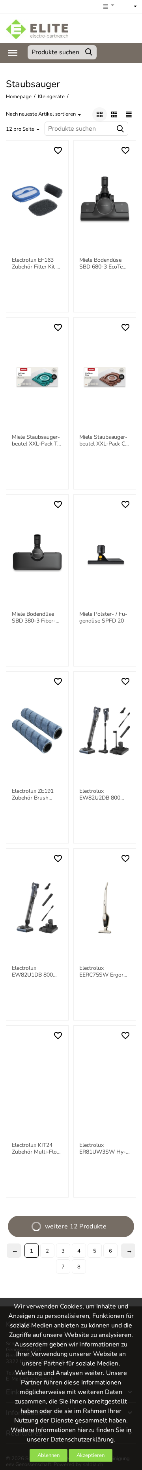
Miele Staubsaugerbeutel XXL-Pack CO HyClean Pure (104, 440)
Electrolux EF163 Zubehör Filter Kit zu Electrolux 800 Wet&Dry (37, 263)
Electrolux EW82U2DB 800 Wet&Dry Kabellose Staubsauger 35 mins (103, 795)
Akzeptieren (91, 1455)
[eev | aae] (37, 28)
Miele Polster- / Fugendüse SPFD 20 (103, 618)
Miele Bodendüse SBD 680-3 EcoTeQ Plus (103, 263)
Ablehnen (48, 1455)
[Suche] (89, 52)
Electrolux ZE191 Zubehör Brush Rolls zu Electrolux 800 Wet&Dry (35, 795)
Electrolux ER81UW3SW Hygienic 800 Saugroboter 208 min (102, 1149)
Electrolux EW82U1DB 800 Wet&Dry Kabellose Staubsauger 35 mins (36, 972)
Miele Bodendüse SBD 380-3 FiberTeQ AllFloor (34, 618)
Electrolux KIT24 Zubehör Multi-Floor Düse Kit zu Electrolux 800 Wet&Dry (37, 1149)
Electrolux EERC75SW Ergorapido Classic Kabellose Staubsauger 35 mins (104, 972)
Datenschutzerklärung (81, 1439)
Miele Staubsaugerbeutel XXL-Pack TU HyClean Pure (36, 440)
